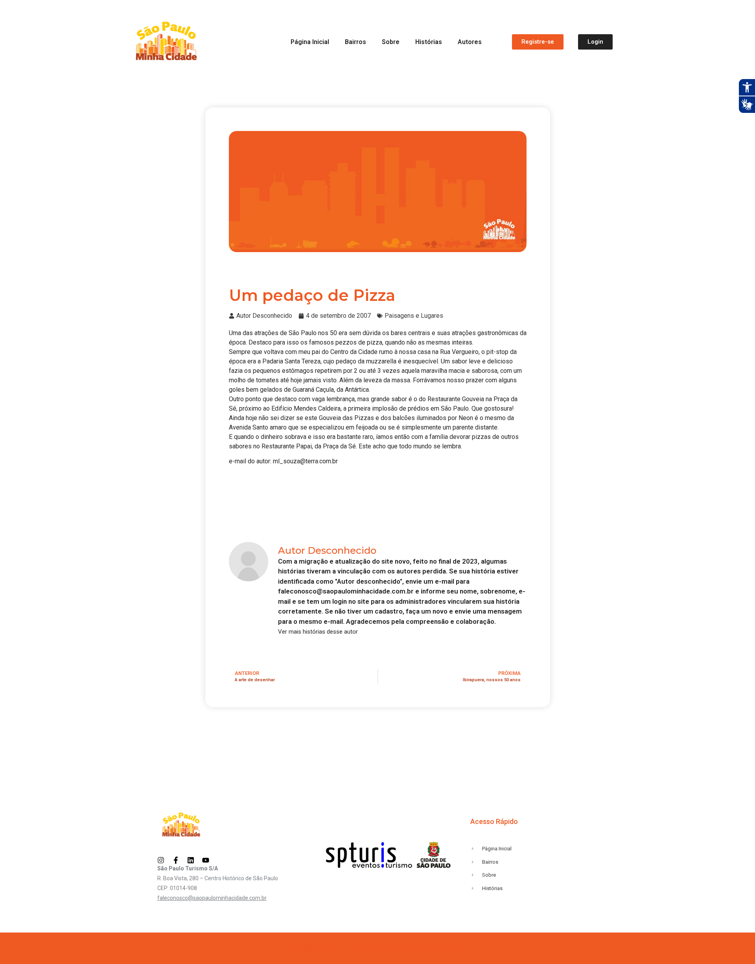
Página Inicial (310, 42)
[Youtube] (205, 860)
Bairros (355, 42)
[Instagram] (160, 860)
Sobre (391, 42)
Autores (470, 42)
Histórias (428, 42)
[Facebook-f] (175, 860)
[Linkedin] (190, 860)
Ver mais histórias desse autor (318, 632)
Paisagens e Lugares (414, 315)
